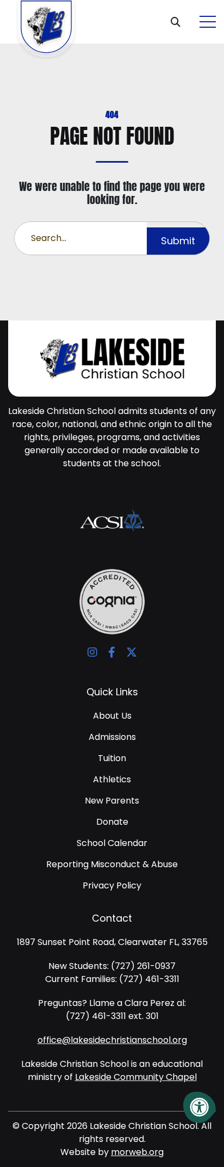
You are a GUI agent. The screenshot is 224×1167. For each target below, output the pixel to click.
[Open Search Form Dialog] (180, 22)
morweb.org (137, 1152)
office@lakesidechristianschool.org (112, 1040)
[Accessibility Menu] (199, 1107)
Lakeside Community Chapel (136, 1077)
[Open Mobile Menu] (208, 22)
